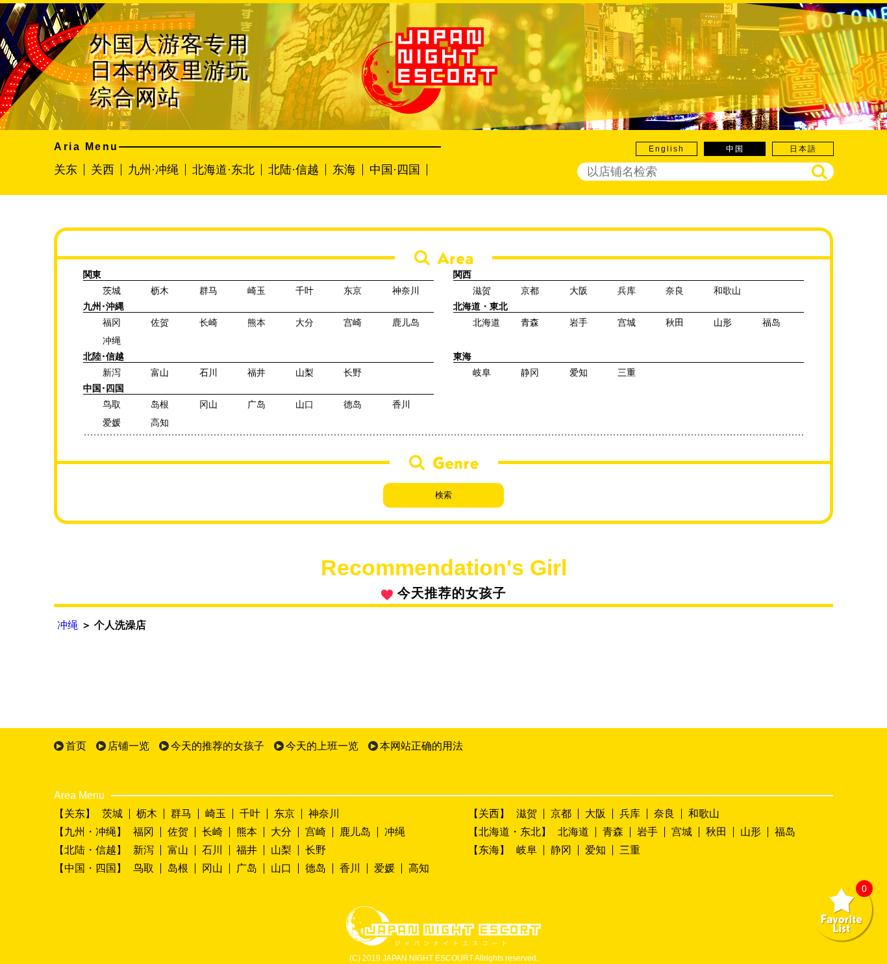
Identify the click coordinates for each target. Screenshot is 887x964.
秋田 (716, 831)
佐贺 (178, 831)
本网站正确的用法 (421, 745)
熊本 (246, 831)
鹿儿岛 (355, 831)
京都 (561, 813)
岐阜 (526, 849)
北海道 (573, 831)
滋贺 (526, 813)
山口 (281, 868)
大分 (281, 831)
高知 (418, 868)
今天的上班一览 (322, 745)
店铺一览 (128, 745)
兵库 (629, 813)
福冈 (143, 831)
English (666, 148)
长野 (315, 849)
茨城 (112, 813)
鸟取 (143, 868)
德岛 (315, 868)
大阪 (595, 813)
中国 (735, 148)
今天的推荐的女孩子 (217, 745)
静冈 (561, 849)
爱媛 (384, 868)
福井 (246, 849)
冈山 (212, 868)
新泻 (143, 849)
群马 (181, 813)
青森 (613, 831)
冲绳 (67, 625)
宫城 (681, 831)
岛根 (178, 868)
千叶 (250, 813)
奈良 (664, 813)
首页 (76, 745)
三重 (629, 849)
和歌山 (703, 813)
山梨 (281, 849)
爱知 (595, 849)
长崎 (212, 831)
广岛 (246, 868)
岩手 (647, 831)
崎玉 (215, 813)
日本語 (803, 148)
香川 (350, 868)
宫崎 (315, 831)
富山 (178, 849)
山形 (750, 831)
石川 (212, 849)
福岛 (785, 831)
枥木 (146, 813)
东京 (284, 813)
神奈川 (324, 813)
